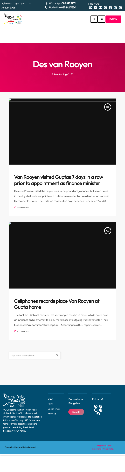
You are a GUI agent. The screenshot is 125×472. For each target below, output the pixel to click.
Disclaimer (101, 446)
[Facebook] (90, 7)
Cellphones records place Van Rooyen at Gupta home (56, 304)
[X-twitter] (95, 7)
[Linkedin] (115, 7)
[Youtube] (100, 7)
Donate (113, 19)
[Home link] (13, 19)
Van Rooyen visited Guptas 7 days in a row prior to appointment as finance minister (58, 180)
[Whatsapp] (120, 7)
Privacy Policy (108, 449)
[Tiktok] (110, 7)
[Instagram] (105, 7)
